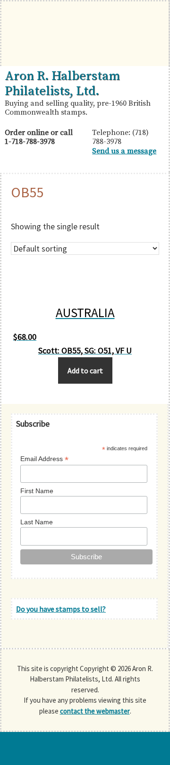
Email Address (44, 458)
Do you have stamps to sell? (61, 609)
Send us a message (124, 151)
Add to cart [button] (85, 370)
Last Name (36, 522)
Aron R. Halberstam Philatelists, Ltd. (62, 83)
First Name (36, 491)
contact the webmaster (95, 710)
